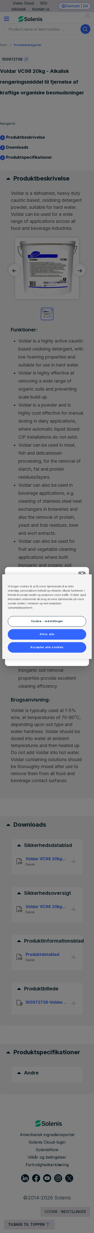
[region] (46, 616)
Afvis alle (47, 634)
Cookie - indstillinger (47, 621)
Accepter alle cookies (47, 647)
